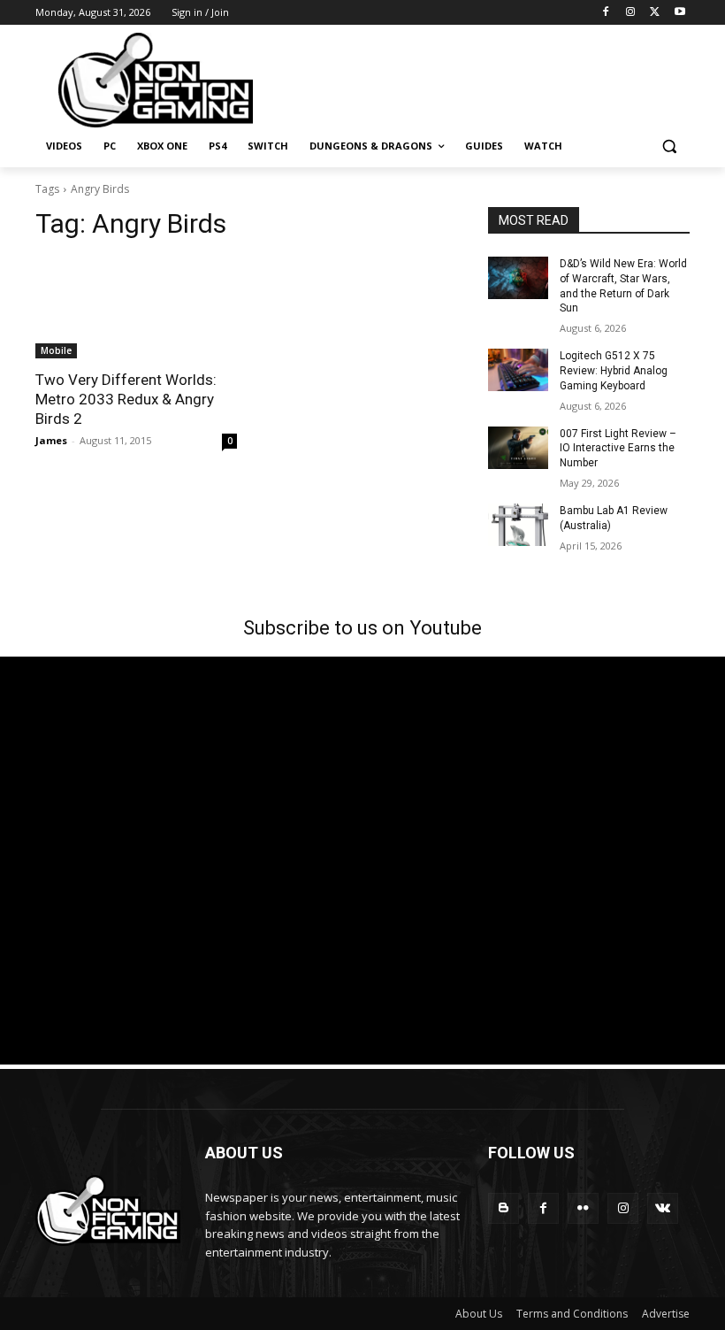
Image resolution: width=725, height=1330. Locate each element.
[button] (669, 146)
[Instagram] (631, 13)
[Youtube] (679, 13)
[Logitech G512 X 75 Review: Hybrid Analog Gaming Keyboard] (518, 370)
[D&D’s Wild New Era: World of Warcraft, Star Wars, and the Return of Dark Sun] (518, 278)
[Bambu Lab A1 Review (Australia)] (518, 525)
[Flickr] (583, 1208)
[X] (655, 13)
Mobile (56, 350)
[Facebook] (606, 13)
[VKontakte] (662, 1208)
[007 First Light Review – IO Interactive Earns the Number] (518, 448)
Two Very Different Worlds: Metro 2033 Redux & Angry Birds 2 (126, 399)
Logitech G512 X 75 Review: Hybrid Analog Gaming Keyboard (614, 371)
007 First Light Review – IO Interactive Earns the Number (618, 448)
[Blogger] (503, 1208)
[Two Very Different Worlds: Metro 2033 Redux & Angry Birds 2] (136, 308)
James (51, 440)
